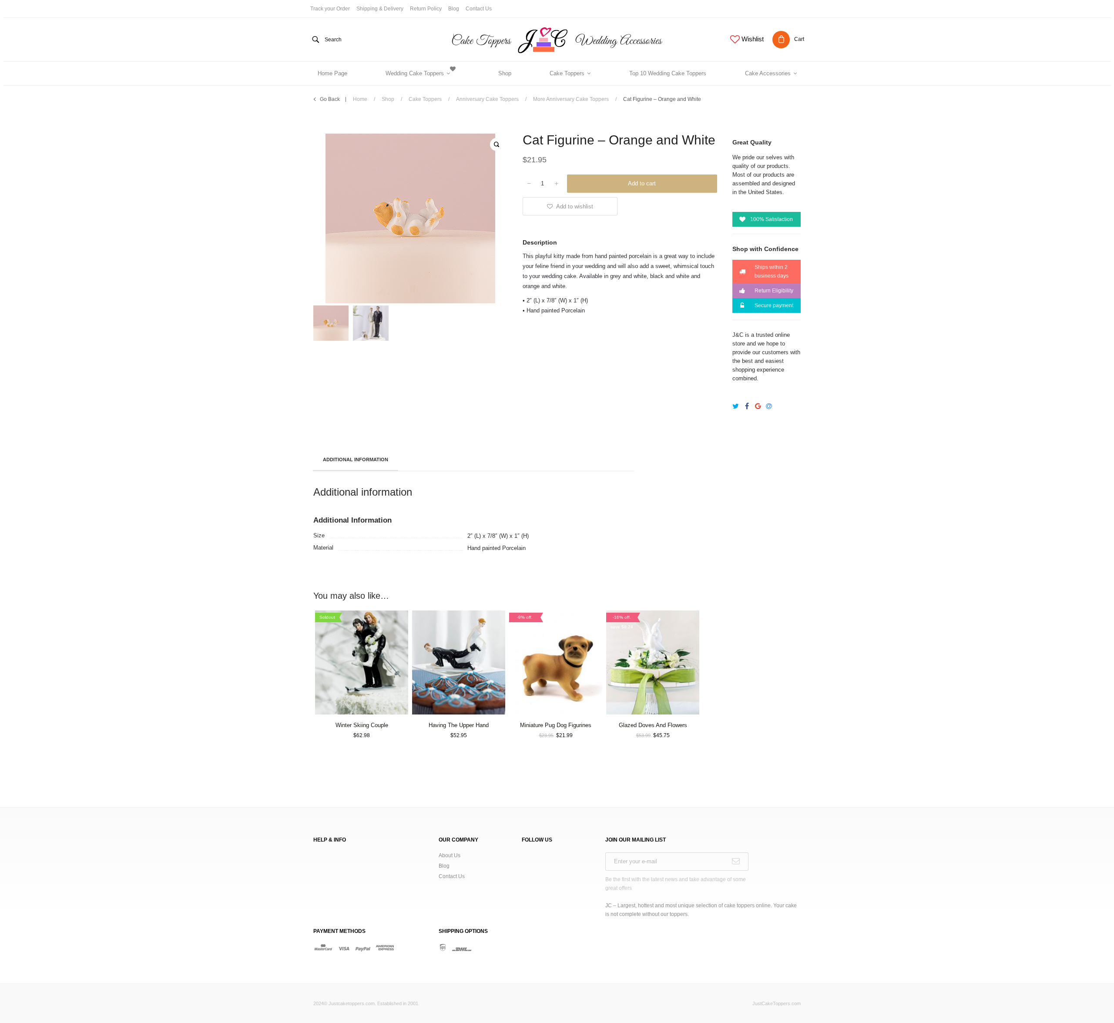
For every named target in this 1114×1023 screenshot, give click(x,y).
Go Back (330, 99)
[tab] (355, 460)
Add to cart (642, 183)
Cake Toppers (425, 99)
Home (360, 99)
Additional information (355, 459)
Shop (388, 99)
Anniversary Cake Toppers (487, 99)
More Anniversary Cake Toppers (571, 99)
